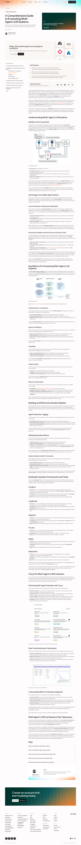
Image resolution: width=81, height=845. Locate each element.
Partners (55, 817)
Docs (31, 815)
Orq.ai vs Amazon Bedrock (35, 829)
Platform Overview (9, 815)
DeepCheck (37, 554)
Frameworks (45, 828)
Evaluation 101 (33, 826)
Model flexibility (21, 825)
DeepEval (37, 517)
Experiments (7, 829)
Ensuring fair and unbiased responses (45, 388)
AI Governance (8, 820)
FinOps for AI (20, 817)
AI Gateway (7, 817)
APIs (55, 176)
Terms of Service (57, 827)
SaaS (44, 817)
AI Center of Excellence (22, 815)
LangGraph (37, 503)
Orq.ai (29, 577)
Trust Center (56, 830)
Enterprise (45, 815)
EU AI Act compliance (22, 820)
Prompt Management (9, 827)
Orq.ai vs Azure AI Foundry (35, 831)
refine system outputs (56, 185)
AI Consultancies (46, 820)
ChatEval (37, 489)
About (55, 815)
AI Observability (8, 819)
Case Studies (33, 820)
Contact (55, 820)
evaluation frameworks (60, 103)
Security (55, 825)
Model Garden (8, 831)
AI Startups (45, 819)
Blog (31, 817)
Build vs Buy (20, 827)
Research (32, 819)
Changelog (32, 824)
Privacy (55, 828)
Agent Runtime (8, 822)
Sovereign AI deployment (23, 819)
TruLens (36, 530)
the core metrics (37, 303)
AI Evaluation (8, 824)
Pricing (55, 819)
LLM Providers (46, 825)
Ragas (36, 541)
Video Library (33, 822)
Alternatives (32, 827)
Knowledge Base (8, 826)
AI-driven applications (52, 247)
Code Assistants (46, 827)
